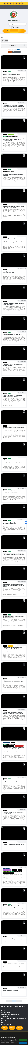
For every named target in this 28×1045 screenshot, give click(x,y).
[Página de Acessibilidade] (22, 3)
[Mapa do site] (19, 3)
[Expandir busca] (24, 45)
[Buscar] (25, 24)
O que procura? (4, 24)
